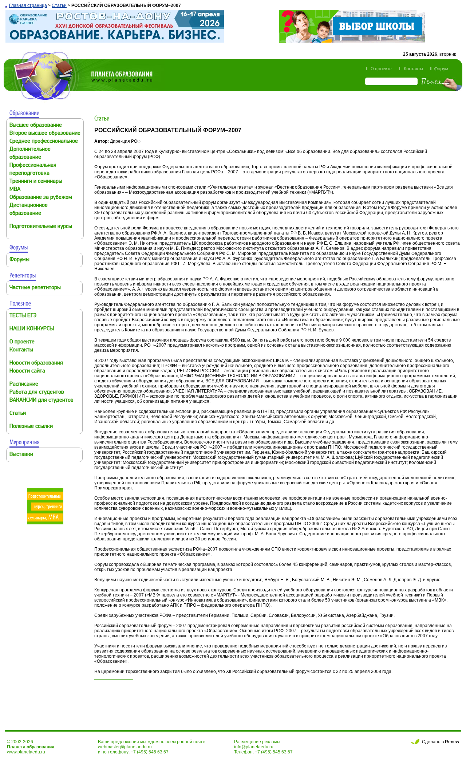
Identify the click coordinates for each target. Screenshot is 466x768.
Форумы (19, 260)
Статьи (59, 5)
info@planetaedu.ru (253, 746)
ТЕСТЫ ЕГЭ (22, 316)
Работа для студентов (36, 392)
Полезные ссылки (31, 426)
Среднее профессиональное (43, 141)
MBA (14, 189)
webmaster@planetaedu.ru (125, 746)
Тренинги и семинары (35, 181)
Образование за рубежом (40, 197)
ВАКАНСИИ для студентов (41, 400)
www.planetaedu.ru (26, 752)
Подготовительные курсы (40, 226)
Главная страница (28, 5)
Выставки (21, 454)
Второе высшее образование (44, 133)
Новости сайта (27, 371)
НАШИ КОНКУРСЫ (31, 329)
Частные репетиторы (35, 288)
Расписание (23, 384)
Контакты (21, 350)
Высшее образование (35, 125)
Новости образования (36, 363)
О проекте (22, 342)
